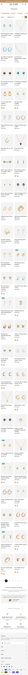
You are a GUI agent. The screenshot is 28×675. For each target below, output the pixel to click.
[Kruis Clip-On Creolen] (21, 560)
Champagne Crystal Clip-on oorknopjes (7, 429)
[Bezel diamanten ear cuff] (7, 140)
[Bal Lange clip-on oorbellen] (21, 94)
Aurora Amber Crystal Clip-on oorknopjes (7, 82)
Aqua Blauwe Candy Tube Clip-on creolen (7, 57)
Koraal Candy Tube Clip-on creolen (21, 523)
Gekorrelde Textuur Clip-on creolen (7, 125)
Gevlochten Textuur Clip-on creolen (21, 286)
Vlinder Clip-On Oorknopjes (4, 359)
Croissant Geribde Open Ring (6, 568)
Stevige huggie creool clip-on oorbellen (7, 453)
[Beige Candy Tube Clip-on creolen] (21, 117)
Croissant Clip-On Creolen (21, 544)
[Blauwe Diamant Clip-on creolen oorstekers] (21, 162)
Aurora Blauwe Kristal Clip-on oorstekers (21, 82)
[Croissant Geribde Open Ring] (7, 560)
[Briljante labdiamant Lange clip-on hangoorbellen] (7, 303)
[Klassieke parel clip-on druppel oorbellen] (7, 468)
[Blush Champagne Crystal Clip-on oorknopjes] (21, 185)
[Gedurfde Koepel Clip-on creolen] (7, 208)
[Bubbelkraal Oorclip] (21, 303)
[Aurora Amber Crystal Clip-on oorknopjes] (7, 74)
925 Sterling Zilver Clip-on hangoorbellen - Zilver (7, 34)
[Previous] (6, 608)
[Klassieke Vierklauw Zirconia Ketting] (21, 445)
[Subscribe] (25, 643)
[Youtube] (9, 666)
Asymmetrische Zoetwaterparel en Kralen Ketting (20, 58)
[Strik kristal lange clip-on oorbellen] (21, 231)
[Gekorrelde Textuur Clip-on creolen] (7, 117)
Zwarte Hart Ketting (19, 148)
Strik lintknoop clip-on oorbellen (19, 263)
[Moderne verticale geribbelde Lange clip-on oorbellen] (21, 420)
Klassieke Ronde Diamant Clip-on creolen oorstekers (21, 477)
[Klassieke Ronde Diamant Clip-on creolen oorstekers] (21, 468)
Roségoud (6, 459)
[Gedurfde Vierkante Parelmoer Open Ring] (7, 231)
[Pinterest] (1, 666)
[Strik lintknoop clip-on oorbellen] (21, 255)
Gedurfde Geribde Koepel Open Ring (21, 217)
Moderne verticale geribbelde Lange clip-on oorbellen (20, 430)
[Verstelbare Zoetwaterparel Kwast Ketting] (21, 26)
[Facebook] (4, 666)
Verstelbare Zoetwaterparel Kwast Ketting (21, 34)
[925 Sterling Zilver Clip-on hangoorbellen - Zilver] (7, 26)
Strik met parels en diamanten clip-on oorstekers (5, 287)
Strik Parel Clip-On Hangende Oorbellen (6, 263)
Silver (4, 108)
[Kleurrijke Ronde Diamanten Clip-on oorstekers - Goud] (7, 515)
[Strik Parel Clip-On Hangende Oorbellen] (7, 255)
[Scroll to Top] (25, 668)
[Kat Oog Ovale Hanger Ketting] (7, 397)
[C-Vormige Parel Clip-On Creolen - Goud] (21, 351)
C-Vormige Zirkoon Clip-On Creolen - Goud (21, 382)
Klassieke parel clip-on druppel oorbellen (6, 477)
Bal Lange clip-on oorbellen (18, 102)
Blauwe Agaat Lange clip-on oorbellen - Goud (7, 170)
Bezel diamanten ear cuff (7, 148)
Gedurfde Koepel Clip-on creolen (7, 217)
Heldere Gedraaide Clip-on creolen (7, 500)
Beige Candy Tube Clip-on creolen (21, 125)
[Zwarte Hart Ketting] (21, 140)
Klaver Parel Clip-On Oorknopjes (19, 500)
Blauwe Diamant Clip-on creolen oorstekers (20, 170)
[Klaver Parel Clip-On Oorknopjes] (21, 491)
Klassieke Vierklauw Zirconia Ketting (19, 453)
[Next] (21, 608)
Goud (15, 39)
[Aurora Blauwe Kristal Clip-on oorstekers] (21, 74)
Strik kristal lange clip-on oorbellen (20, 240)
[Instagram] (6, 666)
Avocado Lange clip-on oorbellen (6, 102)
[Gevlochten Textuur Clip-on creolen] (21, 278)
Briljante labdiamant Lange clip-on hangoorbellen (7, 311)
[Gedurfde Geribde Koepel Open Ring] (21, 208)
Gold (2, 108)
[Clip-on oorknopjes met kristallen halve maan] (7, 536)
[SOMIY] (14, 4)
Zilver (2, 131)
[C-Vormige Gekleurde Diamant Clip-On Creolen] (7, 374)
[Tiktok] (11, 666)
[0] (25, 4)
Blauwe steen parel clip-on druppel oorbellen (7, 193)
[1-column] (23, 17)
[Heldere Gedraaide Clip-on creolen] (7, 491)
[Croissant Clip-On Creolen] (21, 536)
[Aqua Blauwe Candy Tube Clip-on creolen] (7, 49)
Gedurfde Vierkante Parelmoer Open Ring (6, 240)
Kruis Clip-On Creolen (20, 567)
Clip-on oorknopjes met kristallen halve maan (6, 545)
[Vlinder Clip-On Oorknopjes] (7, 351)
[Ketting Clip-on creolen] (21, 397)
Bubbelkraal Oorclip (19, 311)
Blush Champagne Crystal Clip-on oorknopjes (20, 193)
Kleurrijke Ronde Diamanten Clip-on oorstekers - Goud (5, 524)
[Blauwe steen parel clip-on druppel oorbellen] (7, 185)
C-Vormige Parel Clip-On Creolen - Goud (20, 359)
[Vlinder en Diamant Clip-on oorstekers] (21, 326)
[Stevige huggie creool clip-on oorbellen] (7, 445)
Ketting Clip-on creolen (20, 405)
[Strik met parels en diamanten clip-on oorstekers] (7, 278)
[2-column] (26, 17)
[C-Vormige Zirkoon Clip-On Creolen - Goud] (21, 374)
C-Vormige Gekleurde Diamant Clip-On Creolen (7, 382)
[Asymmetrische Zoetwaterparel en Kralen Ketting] (21, 49)
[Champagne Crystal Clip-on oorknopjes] (7, 420)
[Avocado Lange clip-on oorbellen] (7, 94)
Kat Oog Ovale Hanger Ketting (6, 405)
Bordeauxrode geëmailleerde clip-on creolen (6, 335)
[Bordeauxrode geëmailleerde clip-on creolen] (7, 326)
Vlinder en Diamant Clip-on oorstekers (21, 334)
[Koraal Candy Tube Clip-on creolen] (21, 515)
